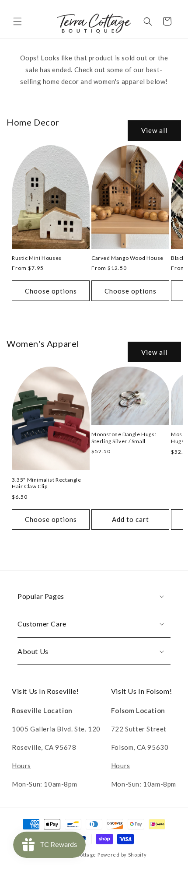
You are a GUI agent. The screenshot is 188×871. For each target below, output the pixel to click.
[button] (17, 21)
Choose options (51, 291)
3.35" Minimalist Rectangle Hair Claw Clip (46, 483)
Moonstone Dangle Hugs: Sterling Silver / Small (123, 437)
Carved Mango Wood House (127, 258)
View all (154, 130)
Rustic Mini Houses (37, 258)
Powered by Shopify (122, 854)
